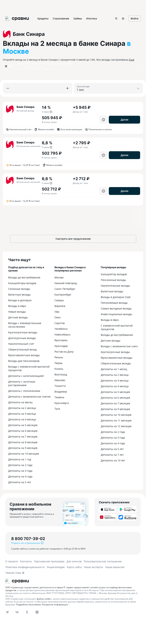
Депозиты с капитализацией (26, 376)
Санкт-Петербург (64, 289)
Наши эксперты (93, 567)
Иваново (59, 380)
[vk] (17, 612)
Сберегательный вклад (22, 349)
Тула (57, 408)
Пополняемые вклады (114, 302)
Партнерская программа (49, 561)
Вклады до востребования (24, 277)
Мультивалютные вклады (24, 355)
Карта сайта (74, 567)
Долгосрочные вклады (22, 338)
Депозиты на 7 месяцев (22, 436)
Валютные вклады (19, 294)
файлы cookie (44, 598)
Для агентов (74, 561)
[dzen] (37, 612)
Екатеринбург (62, 294)
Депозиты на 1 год (19, 459)
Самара (59, 300)
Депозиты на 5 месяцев (22, 425)
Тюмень (59, 397)
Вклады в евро (17, 306)
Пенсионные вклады (113, 280)
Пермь (58, 363)
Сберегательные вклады (116, 363)
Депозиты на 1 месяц (114, 369)
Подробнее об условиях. (28, 604)
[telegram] (7, 612)
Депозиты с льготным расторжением (21, 383)
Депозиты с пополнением (24, 391)
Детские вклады (18, 317)
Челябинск (61, 328)
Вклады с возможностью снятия (120, 346)
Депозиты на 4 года (20, 476)
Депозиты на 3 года (20, 470)
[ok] (27, 612)
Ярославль (60, 340)
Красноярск (61, 403)
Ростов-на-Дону (64, 351)
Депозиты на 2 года (20, 465)
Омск (57, 317)
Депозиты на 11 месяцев (116, 420)
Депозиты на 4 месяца (22, 419)
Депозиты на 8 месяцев (22, 442)
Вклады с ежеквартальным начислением (24, 324)
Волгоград (60, 374)
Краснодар (61, 346)
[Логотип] (73, 581)
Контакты (26, 561)
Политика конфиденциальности (25, 567)
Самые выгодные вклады (116, 308)
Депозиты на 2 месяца (22, 408)
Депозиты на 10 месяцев (23, 453)
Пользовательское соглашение (103, 561)
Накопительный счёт (21, 343)
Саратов (59, 323)
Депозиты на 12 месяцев (116, 426)
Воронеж (59, 306)
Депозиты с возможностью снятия (29, 396)
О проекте (11, 561)
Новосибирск (62, 334)
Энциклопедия (56, 567)
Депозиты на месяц (20, 402)
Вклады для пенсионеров (23, 361)
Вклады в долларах (20, 300)
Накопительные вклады (115, 285)
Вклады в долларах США (116, 297)
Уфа (56, 311)
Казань (58, 368)
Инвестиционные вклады (116, 314)
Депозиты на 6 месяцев (22, 430)
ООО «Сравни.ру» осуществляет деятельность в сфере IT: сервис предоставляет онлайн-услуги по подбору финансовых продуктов (68, 589)
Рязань (58, 357)
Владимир (60, 391)
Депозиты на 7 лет (112, 454)
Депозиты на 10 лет (113, 460)
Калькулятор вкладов (114, 274)
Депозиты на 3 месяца (22, 413)
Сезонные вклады (19, 289)
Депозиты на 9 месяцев (22, 448)
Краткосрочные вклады (22, 332)
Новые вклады (17, 311)
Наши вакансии (114, 567)
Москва (59, 277)
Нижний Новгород (65, 283)
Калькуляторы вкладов (22, 283)
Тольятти (60, 386)
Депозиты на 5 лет (19, 482)
